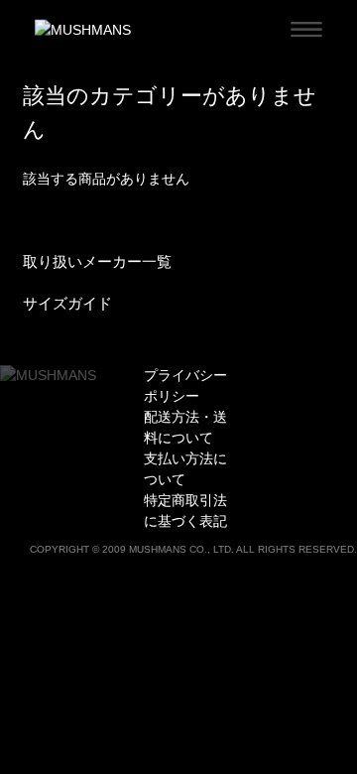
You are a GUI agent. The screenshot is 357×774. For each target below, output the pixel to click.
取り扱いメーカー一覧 (97, 261)
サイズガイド (67, 303)
